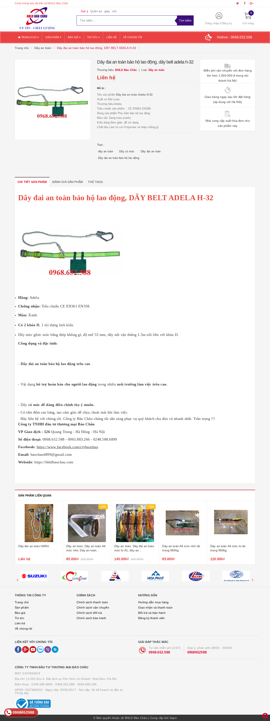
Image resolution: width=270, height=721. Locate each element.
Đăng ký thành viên (151, 618)
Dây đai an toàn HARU (33, 546)
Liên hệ (111, 37)
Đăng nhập (212, 23)
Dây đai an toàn (151, 151)
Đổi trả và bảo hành (152, 612)
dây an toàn (105, 151)
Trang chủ (28, 37)
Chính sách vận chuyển (93, 607)
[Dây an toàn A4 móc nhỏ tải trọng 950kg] (183, 523)
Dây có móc (127, 151)
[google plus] (251, 3)
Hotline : (234, 37)
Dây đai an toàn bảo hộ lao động (118, 158)
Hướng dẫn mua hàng (153, 602)
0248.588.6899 (41, 684)
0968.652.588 (159, 652)
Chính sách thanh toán (92, 602)
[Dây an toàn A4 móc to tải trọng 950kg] (231, 523)
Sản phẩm (52, 37)
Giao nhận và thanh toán (155, 607)
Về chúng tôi (132, 37)
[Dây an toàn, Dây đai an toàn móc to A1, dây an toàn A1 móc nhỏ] (135, 523)
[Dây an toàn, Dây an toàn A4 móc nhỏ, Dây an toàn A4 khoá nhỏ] (87, 523)
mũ (114, 11)
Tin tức (92, 37)
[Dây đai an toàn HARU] (39, 523)
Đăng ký (227, 23)
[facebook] (244, 3)
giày (107, 11)
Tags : (100, 144)
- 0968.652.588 (64, 684)
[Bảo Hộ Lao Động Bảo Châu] (42, 19)
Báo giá (73, 37)
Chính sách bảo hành (91, 618)
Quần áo (96, 11)
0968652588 (197, 652)
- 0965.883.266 (86, 684)
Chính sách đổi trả (89, 612)
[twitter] (237, 3)
